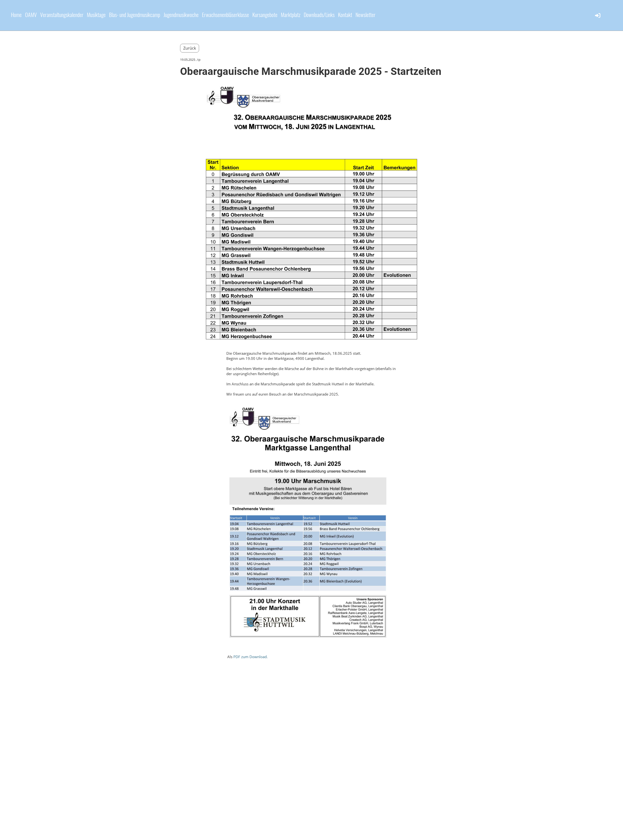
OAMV (31, 14)
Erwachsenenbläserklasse (225, 14)
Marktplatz (290, 14)
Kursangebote (264, 14)
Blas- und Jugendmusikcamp (134, 14)
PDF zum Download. (250, 656)
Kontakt (345, 14)
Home (16, 14)
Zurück (189, 48)
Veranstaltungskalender (61, 14)
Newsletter (366, 14)
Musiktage (96, 14)
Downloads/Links (319, 14)
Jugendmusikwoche (181, 14)
